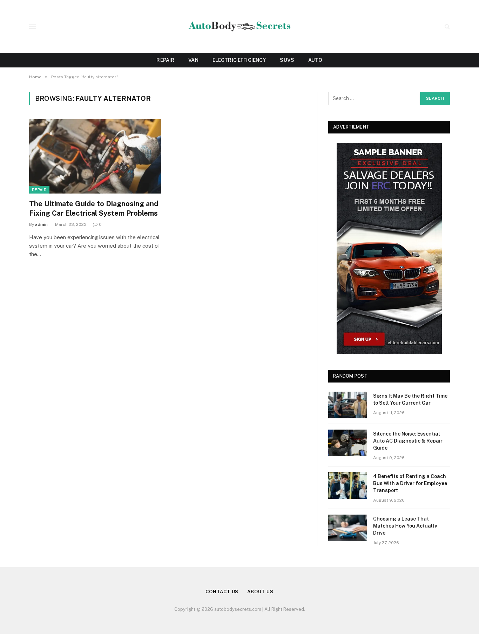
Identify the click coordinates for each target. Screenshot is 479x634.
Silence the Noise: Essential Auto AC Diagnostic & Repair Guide (408, 441)
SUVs (287, 60)
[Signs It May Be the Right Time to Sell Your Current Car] (347, 405)
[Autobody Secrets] (239, 26)
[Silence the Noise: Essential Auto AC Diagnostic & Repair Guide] (347, 443)
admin (41, 224)
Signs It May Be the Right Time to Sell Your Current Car (410, 399)
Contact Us (221, 591)
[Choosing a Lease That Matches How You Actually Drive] (347, 528)
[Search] (446, 26)
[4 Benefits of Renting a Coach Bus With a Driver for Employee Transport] (347, 485)
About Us (260, 591)
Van (193, 60)
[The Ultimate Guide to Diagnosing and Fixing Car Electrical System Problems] (95, 156)
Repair (165, 60)
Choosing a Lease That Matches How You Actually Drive (405, 526)
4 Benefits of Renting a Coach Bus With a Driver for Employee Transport (410, 483)
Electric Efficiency (239, 60)
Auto (315, 60)
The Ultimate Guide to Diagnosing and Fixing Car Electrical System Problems (93, 208)
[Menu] (32, 26)
